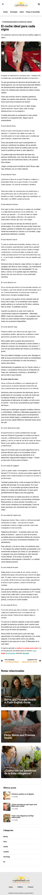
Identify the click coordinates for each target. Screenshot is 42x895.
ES (4, 862)
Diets (5, 841)
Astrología (13, 12)
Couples (6, 852)
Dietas (5, 12)
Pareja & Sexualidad (33, 12)
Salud (22, 12)
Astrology (6, 857)
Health (5, 846)
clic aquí (26, 653)
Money (5, 836)
